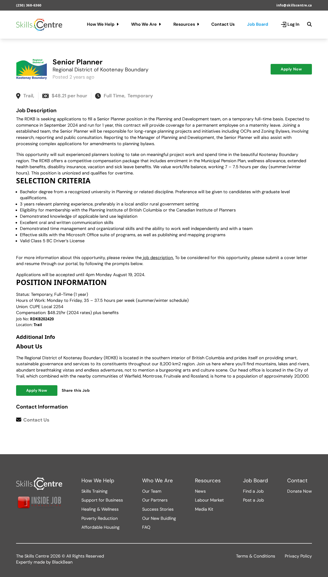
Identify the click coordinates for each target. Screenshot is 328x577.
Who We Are (144, 24)
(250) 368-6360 (29, 5)
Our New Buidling (159, 518)
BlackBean (62, 562)
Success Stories (158, 509)
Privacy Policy (298, 556)
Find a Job (253, 491)
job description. (158, 257)
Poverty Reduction (99, 518)
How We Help (101, 24)
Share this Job (76, 390)
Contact (297, 480)
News (200, 491)
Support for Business (102, 500)
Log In (293, 24)
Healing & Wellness (100, 509)
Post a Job (253, 500)
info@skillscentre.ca (294, 5)
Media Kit (204, 509)
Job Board (257, 24)
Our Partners (155, 500)
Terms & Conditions (255, 556)
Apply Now (291, 69)
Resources (184, 24)
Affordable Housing (100, 527)
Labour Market (209, 500)
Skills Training (94, 491)
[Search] (309, 24)
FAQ (146, 527)
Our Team (151, 491)
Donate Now (299, 491)
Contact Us (223, 24)
